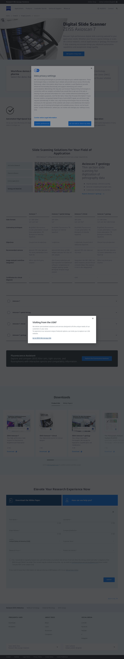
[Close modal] (93, 318)
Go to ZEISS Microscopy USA (42, 338)
